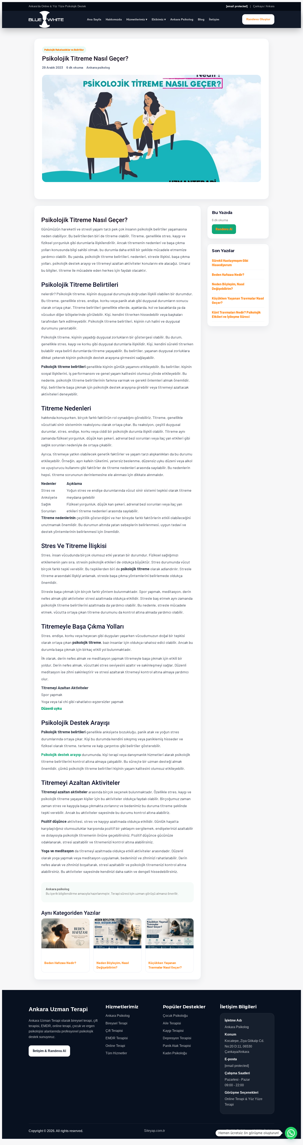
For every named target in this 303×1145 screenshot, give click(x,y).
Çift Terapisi (114, 1030)
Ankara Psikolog (181, 19)
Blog (201, 19)
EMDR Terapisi (117, 1038)
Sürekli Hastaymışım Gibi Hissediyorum (230, 263)
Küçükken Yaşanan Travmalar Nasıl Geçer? (238, 300)
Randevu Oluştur (258, 19)
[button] (291, 1133)
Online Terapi (115, 1045)
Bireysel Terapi (116, 1023)
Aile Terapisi (172, 1023)
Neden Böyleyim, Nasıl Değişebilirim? (228, 286)
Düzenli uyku (51, 708)
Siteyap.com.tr (154, 1130)
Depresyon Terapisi (177, 1038)
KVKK (257, 1130)
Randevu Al (224, 229)
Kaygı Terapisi (173, 1030)
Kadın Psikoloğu (175, 1053)
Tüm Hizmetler (116, 1053)
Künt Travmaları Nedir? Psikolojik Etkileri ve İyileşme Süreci (236, 314)
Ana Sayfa (94, 19)
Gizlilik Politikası (238, 1130)
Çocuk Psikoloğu (175, 1015)
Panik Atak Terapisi (177, 1045)
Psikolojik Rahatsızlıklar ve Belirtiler (64, 49)
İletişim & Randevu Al (49, 1051)
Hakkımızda (114, 19)
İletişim (214, 19)
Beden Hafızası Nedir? (228, 274)
